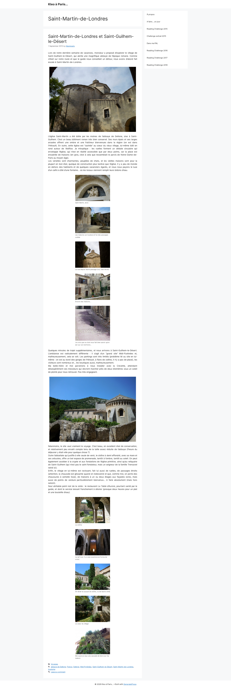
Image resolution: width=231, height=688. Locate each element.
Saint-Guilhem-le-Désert (102, 667)
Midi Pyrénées (86, 667)
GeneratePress (130, 684)
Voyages (54, 664)
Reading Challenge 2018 (157, 65)
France (69, 667)
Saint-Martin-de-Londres (123, 667)
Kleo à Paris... (58, 4)
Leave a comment (58, 672)
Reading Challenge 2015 (157, 29)
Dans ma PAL (152, 43)
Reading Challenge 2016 (157, 50)
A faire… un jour (153, 21)
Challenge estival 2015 (156, 36)
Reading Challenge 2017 (157, 58)
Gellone (76, 667)
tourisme (51, 669)
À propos (150, 14)
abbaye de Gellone (58, 667)
